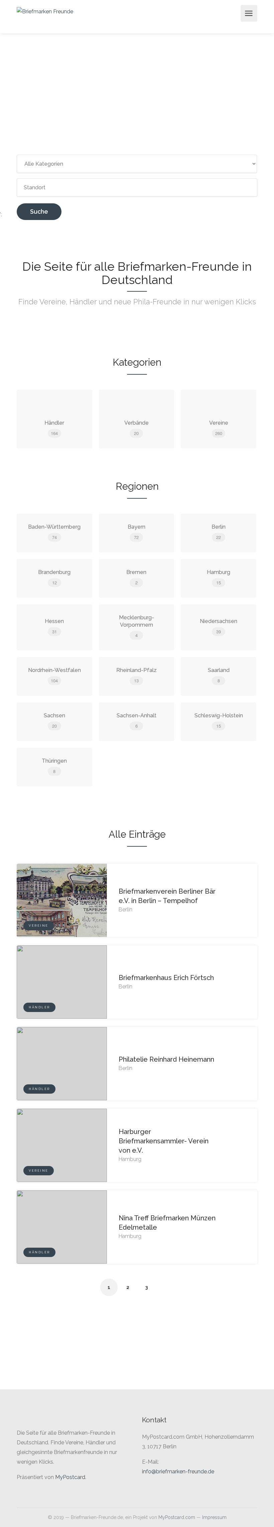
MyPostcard (70, 1477)
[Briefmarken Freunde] (45, 11)
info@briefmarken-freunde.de (178, 1471)
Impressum (214, 1517)
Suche (39, 211)
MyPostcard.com (176, 1517)
